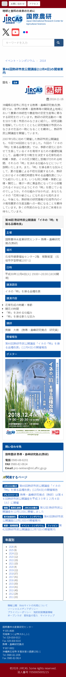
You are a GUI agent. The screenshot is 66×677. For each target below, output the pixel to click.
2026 (11, 546)
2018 (43, 61)
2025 (11, 550)
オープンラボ (15, 615)
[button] (33, 398)
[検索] (58, 42)
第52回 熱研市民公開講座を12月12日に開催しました (33, 509)
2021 (11, 563)
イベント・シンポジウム (20, 61)
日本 (15, 82)
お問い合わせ (17, 3)
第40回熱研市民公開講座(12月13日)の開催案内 (33, 518)
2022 (11, 560)
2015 (11, 583)
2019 (11, 570)
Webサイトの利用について (33, 605)
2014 (11, 587)
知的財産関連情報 (43, 612)
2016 (11, 580)
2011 (11, 597)
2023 (11, 556)
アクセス (33, 3)
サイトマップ (47, 615)
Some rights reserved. (42, 668)
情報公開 (12, 605)
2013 (11, 590)
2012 (11, 593)
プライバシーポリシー (19, 612)
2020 (11, 566)
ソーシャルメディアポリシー (23, 608)
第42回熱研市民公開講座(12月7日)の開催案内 (32, 527)
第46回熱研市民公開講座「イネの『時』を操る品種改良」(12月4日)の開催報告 (32, 345)
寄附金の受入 (31, 615)
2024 (11, 553)
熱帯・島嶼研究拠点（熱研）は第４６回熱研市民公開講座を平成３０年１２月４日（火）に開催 (33, 498)
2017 (11, 577)
